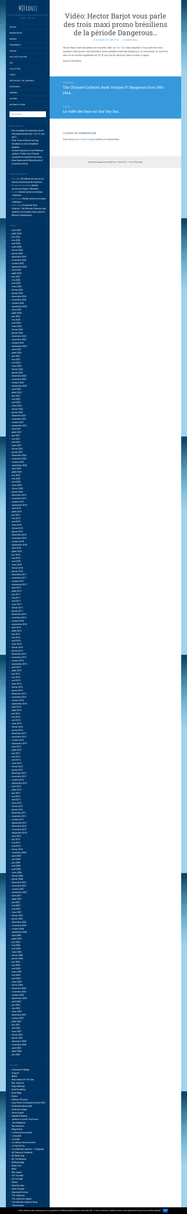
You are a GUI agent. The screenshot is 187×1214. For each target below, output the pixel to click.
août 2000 (16, 1048)
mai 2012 (16, 796)
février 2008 (17, 876)
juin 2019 (16, 515)
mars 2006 (17, 952)
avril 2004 (16, 978)
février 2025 (17, 290)
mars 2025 (17, 286)
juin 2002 (16, 1005)
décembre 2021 (19, 415)
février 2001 (17, 1035)
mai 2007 (16, 905)
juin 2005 (16, 962)
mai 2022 (16, 399)
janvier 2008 (17, 879)
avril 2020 (16, 482)
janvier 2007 (17, 919)
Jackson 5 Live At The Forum (25, 1119)
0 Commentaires (130, 40)
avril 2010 (16, 846)
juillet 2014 (17, 710)
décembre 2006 (19, 922)
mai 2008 (16, 866)
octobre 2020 (18, 462)
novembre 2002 (19, 991)
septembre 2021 (19, 425)
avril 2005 (16, 968)
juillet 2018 (17, 551)
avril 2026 (16, 243)
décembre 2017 (19, 574)
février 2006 (17, 955)
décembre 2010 (19, 826)
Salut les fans (18, 1185)
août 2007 (16, 895)
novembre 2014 (19, 697)
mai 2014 (16, 717)
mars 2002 (17, 1011)
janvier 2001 (17, 1038)
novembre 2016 (19, 617)
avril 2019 (16, 521)
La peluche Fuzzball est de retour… (27, 157)
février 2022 (17, 409)
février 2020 (17, 488)
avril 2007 (16, 909)
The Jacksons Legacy (22, 1199)
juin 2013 (16, 753)
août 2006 (16, 935)
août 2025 (16, 270)
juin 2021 (16, 435)
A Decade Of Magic (20, 1069)
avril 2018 (16, 561)
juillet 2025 (17, 273)
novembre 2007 (19, 886)
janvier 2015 (17, 690)
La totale (16, 1139)
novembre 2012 (19, 776)
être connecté (83, 139)
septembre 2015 (19, 664)
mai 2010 (16, 842)
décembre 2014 (19, 693)
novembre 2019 (19, 498)
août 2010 (16, 836)
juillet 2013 (17, 750)
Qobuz (15, 1182)
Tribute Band (18, 1205)
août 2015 (16, 667)
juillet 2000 (17, 1051)
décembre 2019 (19, 495)
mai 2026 (16, 240)
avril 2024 (16, 323)
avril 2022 (16, 402)
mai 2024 (16, 320)
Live (11, 63)
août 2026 (16, 230)
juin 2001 (16, 1025)
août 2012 (16, 786)
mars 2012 (17, 803)
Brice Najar (17, 1093)
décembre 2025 (19, 257)
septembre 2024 (19, 306)
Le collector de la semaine (24, 1142)
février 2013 (17, 766)
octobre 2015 (18, 660)
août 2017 (16, 588)
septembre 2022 (19, 386)
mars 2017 (17, 604)
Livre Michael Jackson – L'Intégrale (28, 1149)
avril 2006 (16, 948)
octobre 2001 (18, 1018)
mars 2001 (17, 1031)
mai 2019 (16, 518)
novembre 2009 (19, 852)
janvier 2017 (17, 611)
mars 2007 (17, 912)
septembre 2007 (19, 892)
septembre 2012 (19, 783)
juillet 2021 (17, 432)
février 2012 (17, 806)
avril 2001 (16, 1028)
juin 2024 (16, 316)
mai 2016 (16, 637)
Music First (16, 1166)
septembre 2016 (19, 624)
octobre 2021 (18, 422)
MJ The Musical (19, 1159)
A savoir (15, 1073)
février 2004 (17, 985)
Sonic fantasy (18, 1189)
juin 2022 (16, 396)
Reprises (13, 93)
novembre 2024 (19, 300)
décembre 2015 (19, 654)
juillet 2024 (17, 313)
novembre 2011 (19, 816)
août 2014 (16, 707)
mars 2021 (17, 445)
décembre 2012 (19, 773)
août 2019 (16, 508)
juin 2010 (16, 839)
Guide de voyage (19, 1109)
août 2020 (16, 468)
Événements (15, 45)
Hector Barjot (18, 1113)
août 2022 (16, 389)
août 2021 (16, 429)
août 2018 (16, 548)
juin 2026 (16, 237)
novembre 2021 (19, 419)
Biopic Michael (18, 1086)
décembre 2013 (19, 733)
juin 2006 (16, 942)
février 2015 (17, 687)
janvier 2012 (17, 809)
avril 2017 (16, 601)
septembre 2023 (19, 346)
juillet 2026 (17, 233)
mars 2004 (17, 982)
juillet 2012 (17, 790)
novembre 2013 (19, 737)
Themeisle (138, 162)
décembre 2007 (19, 882)
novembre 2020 (19, 458)
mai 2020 (16, 478)
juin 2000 (16, 1054)
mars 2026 (17, 247)
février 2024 (17, 329)
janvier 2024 (17, 333)
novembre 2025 (19, 260)
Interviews (14, 87)
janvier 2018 (17, 571)
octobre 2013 (18, 740)
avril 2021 (16, 442)
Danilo (14, 1096)
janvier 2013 (17, 770)
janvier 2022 (17, 412)
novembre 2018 (19, 538)
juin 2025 (16, 276)
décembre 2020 (19, 455)
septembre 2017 (19, 584)
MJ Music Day (18, 1155)
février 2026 (17, 250)
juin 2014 (16, 713)
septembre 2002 (19, 998)
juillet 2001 (17, 1021)
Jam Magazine (19, 1122)
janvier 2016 (17, 651)
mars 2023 (17, 366)
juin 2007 (16, 902)
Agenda (12, 39)
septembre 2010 (19, 833)
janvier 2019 (17, 531)
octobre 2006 (18, 929)
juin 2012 (16, 793)
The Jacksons (18, 1195)
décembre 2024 (19, 296)
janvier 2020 (17, 492)
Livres (12, 75)
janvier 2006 (17, 958)
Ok (165, 1211)
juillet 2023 (17, 353)
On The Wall (17, 1179)
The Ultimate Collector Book (24, 1202)
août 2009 (16, 856)
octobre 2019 (18, 502)
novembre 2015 (19, 657)
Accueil (13, 27)
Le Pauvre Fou (18, 1146)
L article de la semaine (22, 1132)
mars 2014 (17, 723)
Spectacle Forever (20, 1192)
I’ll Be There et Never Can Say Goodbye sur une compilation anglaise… (25, 143)
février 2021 (17, 449)
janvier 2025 (17, 293)
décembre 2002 (19, 988)
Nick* (14, 1169)
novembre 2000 (19, 1044)
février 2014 (17, 727)
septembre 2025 (19, 267)
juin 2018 (16, 555)
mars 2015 (17, 684)
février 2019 (17, 528)
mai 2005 (16, 965)
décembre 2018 (19, 535)
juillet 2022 (17, 392)
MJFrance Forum (17, 105)
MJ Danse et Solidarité (22, 1152)
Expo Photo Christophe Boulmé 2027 (28, 1103)
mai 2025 (16, 280)
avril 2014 (16, 720)
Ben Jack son (18, 1083)
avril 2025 (16, 283)
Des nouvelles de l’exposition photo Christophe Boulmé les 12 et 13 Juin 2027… (28, 133)
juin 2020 (16, 475)
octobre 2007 (18, 889)
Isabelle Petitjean (19, 1116)
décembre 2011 (19, 813)
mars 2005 (17, 972)
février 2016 (17, 647)
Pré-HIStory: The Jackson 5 (21, 81)
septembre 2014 (19, 704)
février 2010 (17, 849)
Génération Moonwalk (22, 1106)
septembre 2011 (19, 823)
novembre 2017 (19, 578)
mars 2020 (17, 485)
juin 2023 (16, 356)
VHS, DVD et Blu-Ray (18, 57)
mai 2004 (16, 975)
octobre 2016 (18, 621)
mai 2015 (16, 677)
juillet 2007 (17, 899)
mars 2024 (17, 326)
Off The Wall (17, 1175)
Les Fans (13, 99)
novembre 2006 (19, 925)
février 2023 (17, 369)
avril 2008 (16, 869)
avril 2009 (16, 859)
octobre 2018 (18, 541)
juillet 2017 (17, 591)
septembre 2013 (19, 743)
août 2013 (16, 746)
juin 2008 (16, 862)
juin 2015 (16, 674)
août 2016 (16, 627)
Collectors (14, 69)
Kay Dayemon (18, 1126)
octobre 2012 (18, 780)
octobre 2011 (18, 819)
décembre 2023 (19, 336)
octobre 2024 (18, 303)
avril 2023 (16, 362)
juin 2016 (16, 634)
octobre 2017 (18, 581)
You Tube (121, 47)
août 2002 (16, 1001)
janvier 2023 (17, 372)
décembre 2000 (19, 1041)
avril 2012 (16, 799)
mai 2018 (16, 558)
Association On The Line (23, 1079)
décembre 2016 (19, 614)
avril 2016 (16, 641)
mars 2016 (17, 644)
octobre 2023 (18, 343)
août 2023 (16, 349)
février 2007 (17, 915)
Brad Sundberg (19, 1089)
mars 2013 (17, 763)
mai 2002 (16, 1008)
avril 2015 (16, 680)
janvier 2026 (17, 253)
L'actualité (16, 1136)
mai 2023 (16, 359)
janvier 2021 (17, 452)
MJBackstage (18, 1162)
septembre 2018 (19, 545)
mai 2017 (16, 598)
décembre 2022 (19, 376)
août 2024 (16, 309)
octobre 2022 (18, 382)
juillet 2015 (17, 670)
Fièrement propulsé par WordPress (102, 162)
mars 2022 (17, 406)
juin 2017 (16, 594)
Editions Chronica (20, 1099)
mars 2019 (17, 525)
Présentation (15, 33)
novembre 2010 (19, 829)
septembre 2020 (19, 465)
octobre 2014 (18, 700)
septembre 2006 (19, 932)
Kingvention (17, 1129)
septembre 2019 (19, 505)
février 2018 (17, 568)
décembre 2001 (19, 1015)
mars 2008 (17, 872)
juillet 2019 (17, 511)
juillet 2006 (17, 939)
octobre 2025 (18, 263)
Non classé (17, 1172)
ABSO (14, 1076)
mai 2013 (16, 756)
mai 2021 (16, 439)
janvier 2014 (17, 730)
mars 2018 (17, 564)
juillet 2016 (17, 631)
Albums (12, 51)
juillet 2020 (17, 472)
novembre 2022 (19, 379)
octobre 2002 (18, 995)
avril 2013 (16, 760)
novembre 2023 (19, 339)
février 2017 (17, 607)
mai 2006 (16, 945)
